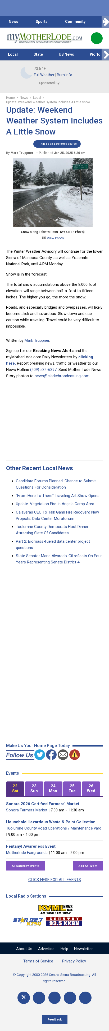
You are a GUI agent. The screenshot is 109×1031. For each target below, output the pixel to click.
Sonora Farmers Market (26, 810)
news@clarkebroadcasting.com (62, 376)
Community (75, 21)
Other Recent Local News (39, 468)
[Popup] (97, 38)
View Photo (55, 238)
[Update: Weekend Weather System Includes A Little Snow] (53, 225)
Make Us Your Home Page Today (38, 745)
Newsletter (83, 948)
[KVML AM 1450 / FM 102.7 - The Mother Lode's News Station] (55, 908)
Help (64, 948)
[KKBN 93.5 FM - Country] (64, 920)
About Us (24, 948)
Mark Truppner (37, 340)
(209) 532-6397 (43, 369)
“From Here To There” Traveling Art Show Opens (57, 495)
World (95, 54)
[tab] (15, 788)
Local (13, 54)
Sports (42, 21)
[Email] (70, 998)
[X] (23, 998)
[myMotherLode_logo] (44, 38)
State (38, 54)
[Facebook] (39, 998)
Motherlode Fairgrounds (27, 852)
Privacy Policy (74, 961)
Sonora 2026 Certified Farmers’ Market (42, 803)
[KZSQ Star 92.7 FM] (25, 920)
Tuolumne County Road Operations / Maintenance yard (53, 828)
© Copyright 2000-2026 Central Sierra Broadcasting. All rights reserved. (54, 978)
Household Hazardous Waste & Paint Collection (51, 822)
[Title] (85, 998)
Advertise (46, 948)
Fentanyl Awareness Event (31, 846)
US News (66, 54)
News (13, 21)
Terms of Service (38, 961)
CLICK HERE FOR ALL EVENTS (54, 879)
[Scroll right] (105, 22)
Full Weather (44, 75)
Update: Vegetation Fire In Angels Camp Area (55, 503)
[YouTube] (54, 998)
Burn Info (64, 75)
